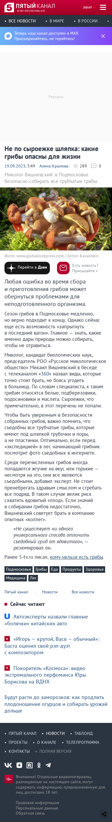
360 (45, 373)
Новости (55, 733)
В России (88, 21)
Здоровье (94, 569)
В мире (57, 21)
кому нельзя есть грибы (76, 557)
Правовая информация (37, 802)
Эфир (87, 7)
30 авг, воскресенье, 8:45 (31, 10)
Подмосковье (18, 569)
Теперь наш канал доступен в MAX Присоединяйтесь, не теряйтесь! (46, 35)
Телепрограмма (82, 742)
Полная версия (55, 751)
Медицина (15, 578)
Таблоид (83, 733)
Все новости (22, 21)
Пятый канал (22, 733)
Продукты (71, 569)
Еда (54, 569)
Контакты (19, 751)
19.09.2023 (14, 166)
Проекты (18, 742)
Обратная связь (30, 813)
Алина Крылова (53, 166)
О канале (46, 742)
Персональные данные (37, 808)
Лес (33, 578)
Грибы (41, 569)
